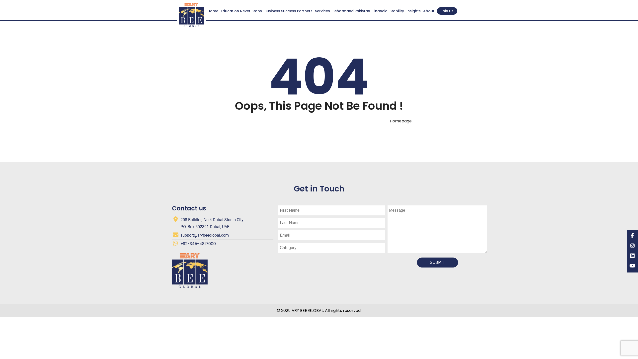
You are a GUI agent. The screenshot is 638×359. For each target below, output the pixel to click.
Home (213, 10)
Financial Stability (388, 10)
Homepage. (401, 121)
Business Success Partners (288, 10)
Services (322, 10)
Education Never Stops (241, 10)
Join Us (447, 10)
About (428, 10)
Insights (413, 10)
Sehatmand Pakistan (351, 10)
